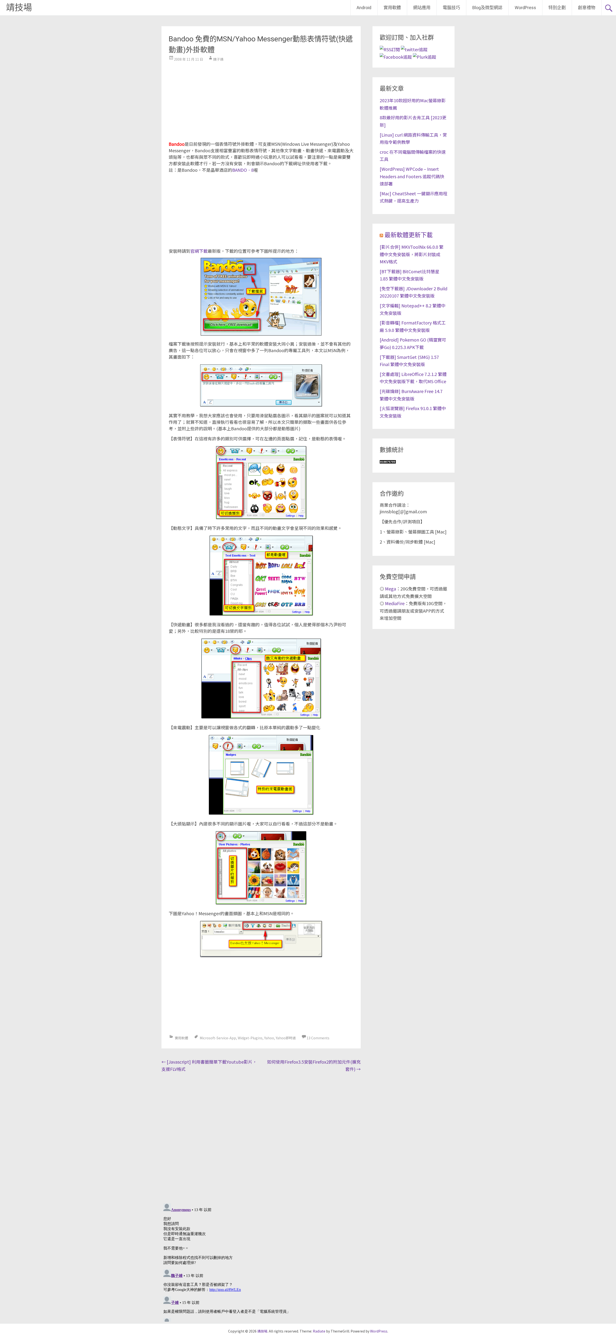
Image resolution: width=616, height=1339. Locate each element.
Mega (390, 588)
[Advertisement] (261, 99)
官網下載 (199, 251)
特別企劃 (557, 7)
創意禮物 (586, 7)
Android (364, 7)
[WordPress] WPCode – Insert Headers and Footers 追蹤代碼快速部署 (412, 176)
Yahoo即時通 (286, 1037)
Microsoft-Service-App (218, 1037)
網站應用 (421, 7)
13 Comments (318, 1037)
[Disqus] (261, 1136)
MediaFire (394, 603)
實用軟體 (392, 7)
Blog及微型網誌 (487, 7)
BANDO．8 (243, 170)
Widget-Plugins (250, 1037)
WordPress (525, 7)
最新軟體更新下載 (409, 235)
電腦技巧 (451, 7)
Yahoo (269, 1037)
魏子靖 (218, 59)
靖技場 (19, 8)
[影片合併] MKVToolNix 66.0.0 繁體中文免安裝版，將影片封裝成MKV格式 (411, 254)
